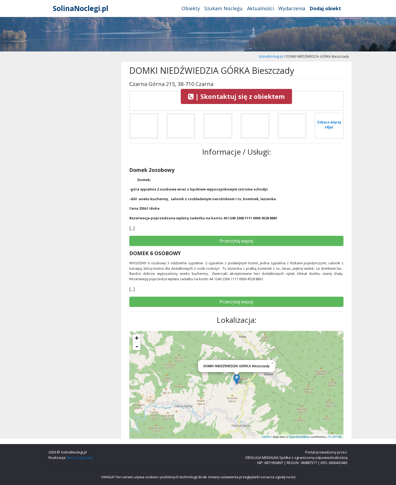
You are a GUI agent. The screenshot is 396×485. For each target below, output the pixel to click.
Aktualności (260, 8)
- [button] (137, 346)
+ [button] (136, 338)
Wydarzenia (291, 8)
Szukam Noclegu (223, 8)
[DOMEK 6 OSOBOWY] (144, 128)
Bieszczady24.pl (80, 457)
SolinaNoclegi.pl (80, 8)
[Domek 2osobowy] (292, 128)
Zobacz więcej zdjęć (329, 124)
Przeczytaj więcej (236, 241)
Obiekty (191, 8)
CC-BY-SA (334, 436)
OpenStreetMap (299, 436)
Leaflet (266, 436)
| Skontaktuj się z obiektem (239, 96)
